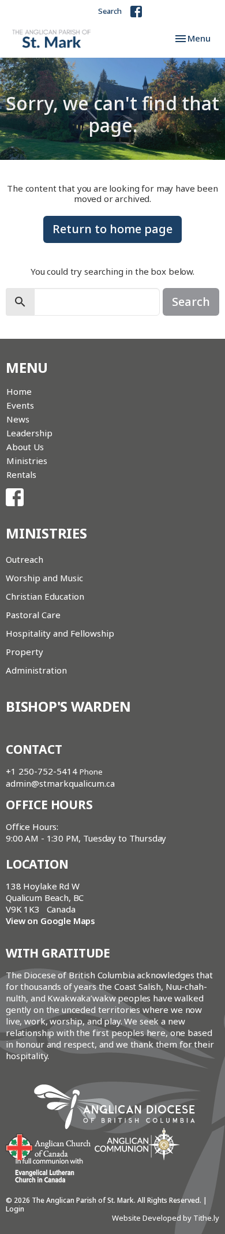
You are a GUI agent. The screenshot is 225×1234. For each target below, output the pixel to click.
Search (110, 11)
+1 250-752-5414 (41, 771)
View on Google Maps (50, 920)
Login (15, 1209)
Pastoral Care (33, 614)
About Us (25, 447)
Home (19, 391)
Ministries (26, 460)
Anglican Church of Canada (49, 1145)
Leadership (29, 433)
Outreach (24, 559)
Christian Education (45, 596)
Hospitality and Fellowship (60, 633)
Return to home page (112, 229)
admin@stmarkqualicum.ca (60, 783)
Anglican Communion (137, 1143)
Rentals (21, 474)
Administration (36, 670)
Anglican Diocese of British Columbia (120, 1109)
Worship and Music (44, 578)
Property (24, 651)
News (17, 419)
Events (20, 405)
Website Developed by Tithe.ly (165, 1217)
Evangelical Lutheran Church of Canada (45, 1171)
